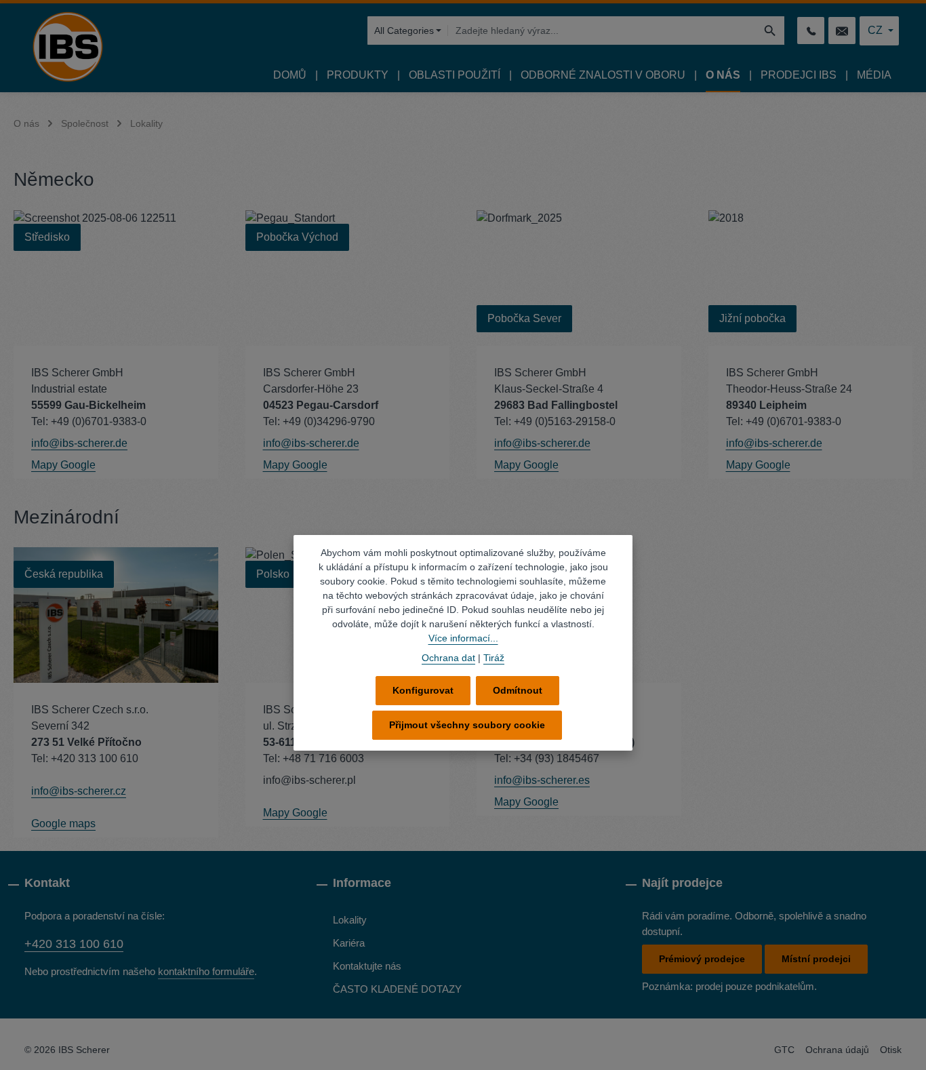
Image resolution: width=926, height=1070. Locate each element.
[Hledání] (770, 30)
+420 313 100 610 (73, 944)
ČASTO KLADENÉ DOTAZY (397, 989)
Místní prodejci (816, 958)
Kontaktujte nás (367, 966)
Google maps (63, 823)
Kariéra (349, 943)
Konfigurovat (423, 690)
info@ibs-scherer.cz (78, 791)
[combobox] (601, 30)
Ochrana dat (448, 657)
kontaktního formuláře (206, 971)
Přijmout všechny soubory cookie (467, 724)
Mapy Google (63, 465)
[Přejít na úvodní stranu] (67, 46)
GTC (784, 1049)
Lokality (350, 920)
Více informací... (463, 638)
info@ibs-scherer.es (542, 780)
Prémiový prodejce (702, 958)
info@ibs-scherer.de (79, 443)
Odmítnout (517, 690)
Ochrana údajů (837, 1049)
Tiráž (493, 657)
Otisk (891, 1049)
